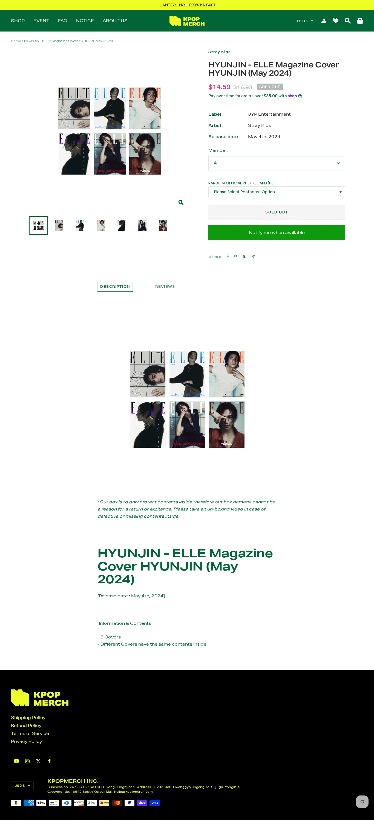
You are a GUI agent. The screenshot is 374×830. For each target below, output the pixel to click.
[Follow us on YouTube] (16, 761)
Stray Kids (219, 52)
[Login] (323, 21)
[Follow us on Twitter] (38, 761)
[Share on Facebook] (228, 256)
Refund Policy (26, 725)
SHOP (18, 20)
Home (16, 41)
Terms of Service (30, 733)
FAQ (62, 20)
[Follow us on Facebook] (49, 761)
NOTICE (85, 20)
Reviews (165, 286)
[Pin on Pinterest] (235, 256)
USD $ (302, 21)
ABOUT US (115, 20)
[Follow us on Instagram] (27, 761)
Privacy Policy (26, 741)
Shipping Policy (28, 717)
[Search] (347, 21)
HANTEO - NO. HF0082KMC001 (187, 4)
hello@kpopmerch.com (133, 791)
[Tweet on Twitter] (244, 256)
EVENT (41, 20)
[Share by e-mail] (253, 256)
